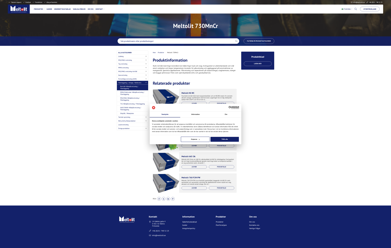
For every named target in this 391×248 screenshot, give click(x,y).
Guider (49, 9)
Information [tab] (195, 114)
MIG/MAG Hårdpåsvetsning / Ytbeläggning (130, 99)
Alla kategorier (125, 53)
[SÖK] (356, 9)
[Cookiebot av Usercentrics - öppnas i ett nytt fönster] (230, 107)
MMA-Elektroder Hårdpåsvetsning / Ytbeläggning (132, 93)
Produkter (38, 9)
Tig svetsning (122, 64)
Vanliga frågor (79, 9)
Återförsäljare (370, 9)
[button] (236, 41)
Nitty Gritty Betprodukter (127, 121)
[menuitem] (347, 9)
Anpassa (194, 139)
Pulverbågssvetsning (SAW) (127, 79)
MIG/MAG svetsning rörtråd (127, 71)
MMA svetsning (123, 68)
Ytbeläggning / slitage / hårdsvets (129, 83)
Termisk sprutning (124, 117)
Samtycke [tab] (165, 114)
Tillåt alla (224, 139)
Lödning (121, 56)
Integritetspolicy (188, 228)
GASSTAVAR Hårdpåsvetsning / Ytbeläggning (130, 109)
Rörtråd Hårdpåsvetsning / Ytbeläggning (129, 87)
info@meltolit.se (359, 2)
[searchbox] (176, 41)
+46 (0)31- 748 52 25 (375, 2)
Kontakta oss (254, 225)
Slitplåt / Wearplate (127, 113)
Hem (154, 52)
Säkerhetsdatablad (62, 9)
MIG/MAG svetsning (125, 60)
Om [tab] (226, 114)
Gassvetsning (122, 75)
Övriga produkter (124, 128)
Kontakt (99, 9)
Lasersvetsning (123, 125)
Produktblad (221, 103)
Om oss (90, 9)
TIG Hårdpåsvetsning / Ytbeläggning (132, 104)
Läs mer (194, 103)
